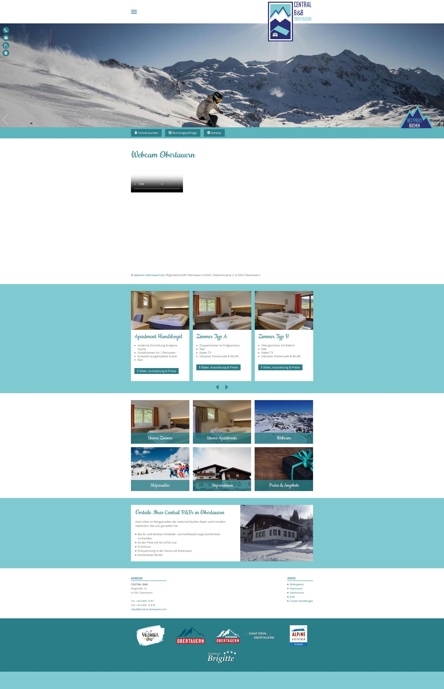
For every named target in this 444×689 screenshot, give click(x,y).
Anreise (216, 133)
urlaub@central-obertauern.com (6, 37)
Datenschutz (297, 592)
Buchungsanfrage (184, 133)
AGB (292, 596)
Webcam (6, 53)
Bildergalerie (297, 584)
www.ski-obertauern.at (149, 275)
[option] (137, 336)
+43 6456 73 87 (145, 601)
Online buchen (148, 133)
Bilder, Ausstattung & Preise (135, 371)
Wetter (6, 45)
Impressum (296, 588)
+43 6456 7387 (6, 30)
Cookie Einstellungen (301, 601)
